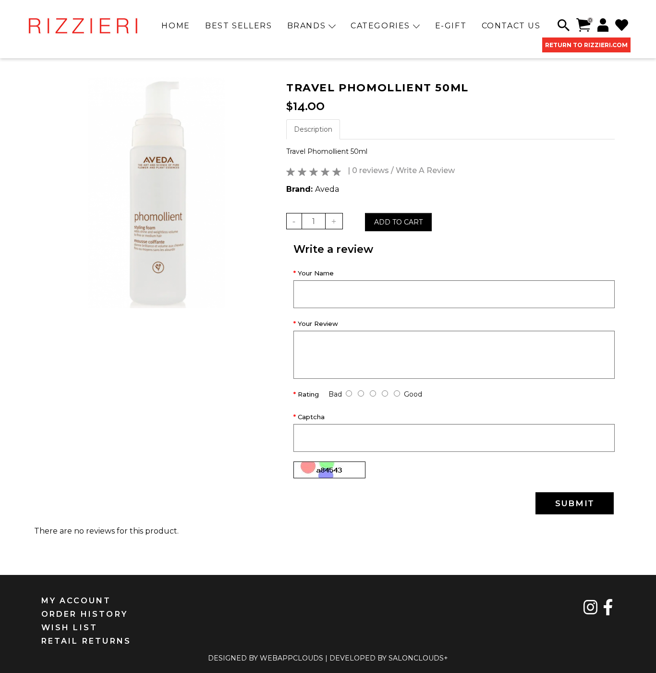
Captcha (311, 417)
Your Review (318, 323)
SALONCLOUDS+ (418, 658)
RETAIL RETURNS (86, 641)
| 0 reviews (368, 170)
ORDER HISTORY (84, 614)
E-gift (451, 25)
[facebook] (608, 607)
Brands (307, 25)
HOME (175, 25)
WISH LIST (69, 627)
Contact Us (511, 25)
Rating (308, 394)
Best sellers (238, 25)
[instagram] (590, 607)
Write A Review (425, 170)
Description (313, 129)
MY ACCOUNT (76, 600)
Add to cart (398, 222)
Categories (382, 25)
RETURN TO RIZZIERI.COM (586, 45)
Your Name (316, 273)
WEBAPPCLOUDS (291, 658)
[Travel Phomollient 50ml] (156, 192)
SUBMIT (575, 503)
